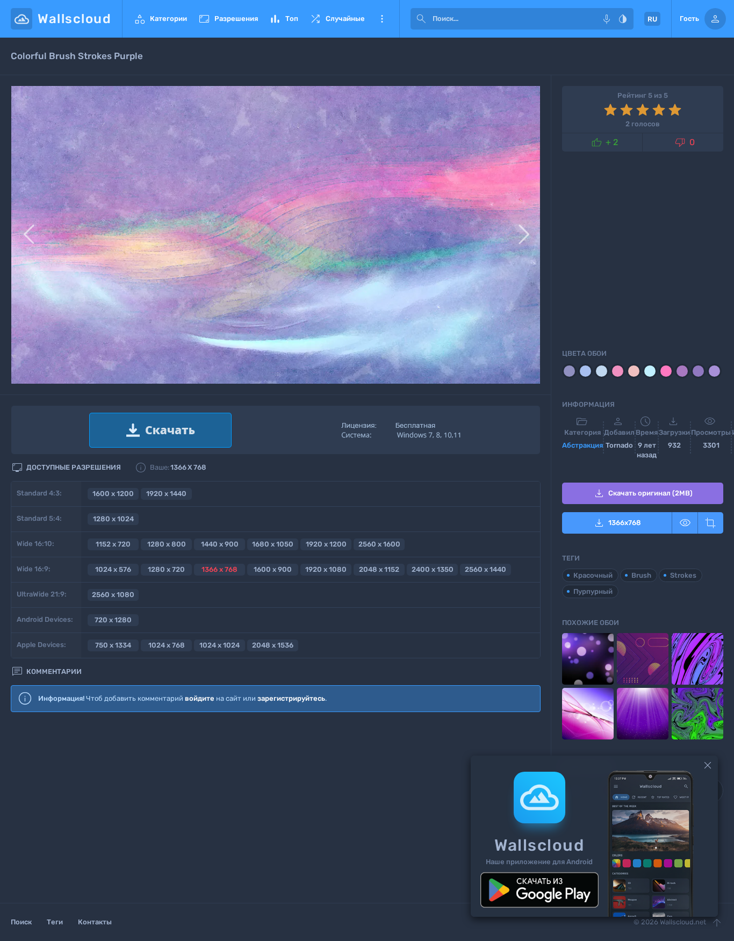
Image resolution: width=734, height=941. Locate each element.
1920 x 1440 (166, 494)
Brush (641, 575)
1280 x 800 (166, 544)
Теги (55, 922)
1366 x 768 (220, 569)
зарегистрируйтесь (291, 698)
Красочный (593, 575)
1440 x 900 (220, 544)
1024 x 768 (166, 645)
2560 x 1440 (485, 569)
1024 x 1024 (219, 645)
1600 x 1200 (113, 494)
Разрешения (228, 18)
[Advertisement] (276, 808)
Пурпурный (593, 591)
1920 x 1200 (326, 544)
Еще (382, 18)
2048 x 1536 (272, 645)
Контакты (95, 922)
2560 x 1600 (379, 544)
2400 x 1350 (433, 569)
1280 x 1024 (113, 519)
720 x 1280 (113, 620)
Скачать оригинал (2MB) (643, 493)
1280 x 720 (166, 569)
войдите (199, 698)
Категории (160, 18)
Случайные (337, 18)
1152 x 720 (113, 544)
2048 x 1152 (379, 569)
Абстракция (582, 445)
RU (652, 19)
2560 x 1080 (113, 595)
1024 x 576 (113, 569)
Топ (283, 18)
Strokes (683, 575)
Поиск (21, 922)
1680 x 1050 (272, 544)
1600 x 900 (273, 569)
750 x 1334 (113, 645)
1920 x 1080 (326, 569)
